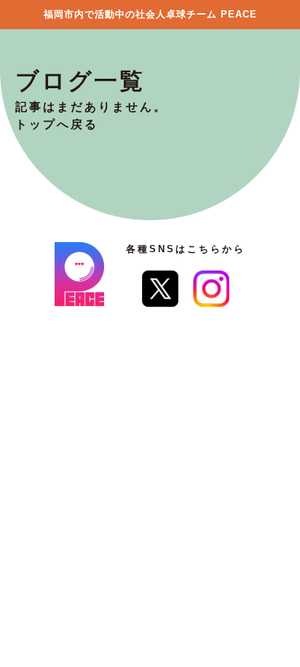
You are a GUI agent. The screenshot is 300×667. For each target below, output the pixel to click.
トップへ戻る (56, 124)
